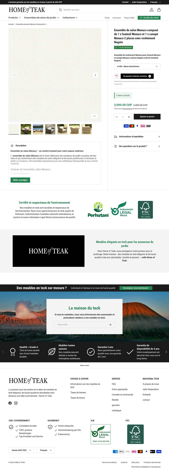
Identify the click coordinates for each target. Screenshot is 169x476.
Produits (13, 17)
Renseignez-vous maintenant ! (136, 288)
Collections (69, 17)
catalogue (116, 410)
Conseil (125, 2)
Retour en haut (84, 365)
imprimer (124, 462)
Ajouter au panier (147, 117)
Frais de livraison (127, 108)
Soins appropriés (120, 389)
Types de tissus (77, 398)
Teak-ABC (129, 18)
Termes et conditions (109, 462)
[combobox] (96, 10)
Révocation (136, 462)
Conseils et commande (122, 394)
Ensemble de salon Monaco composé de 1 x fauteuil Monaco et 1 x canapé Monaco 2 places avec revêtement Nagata (32, 24)
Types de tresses (78, 392)
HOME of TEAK (19, 462)
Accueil (11, 24)
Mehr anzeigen (20, 180)
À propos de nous (151, 384)
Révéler (115, 400)
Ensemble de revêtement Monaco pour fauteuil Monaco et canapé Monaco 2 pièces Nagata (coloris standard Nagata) (137, 58)
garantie (115, 405)
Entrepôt (147, 394)
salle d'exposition (139, 2)
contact (116, 18)
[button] (159, 10)
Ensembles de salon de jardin (40, 17)
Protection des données (152, 462)
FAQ (107, 18)
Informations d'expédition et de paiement (146, 467)
